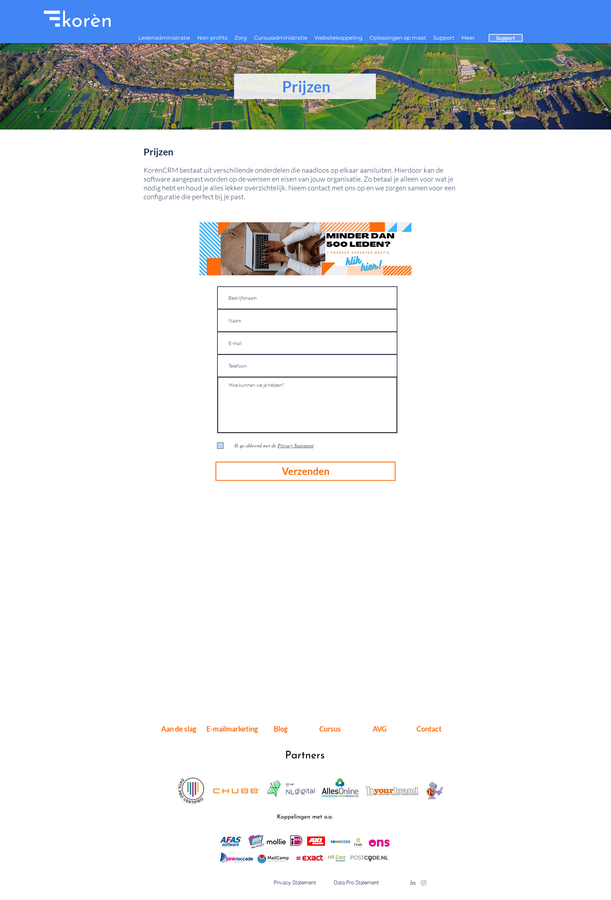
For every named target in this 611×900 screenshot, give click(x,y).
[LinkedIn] (413, 882)
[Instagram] (423, 882)
